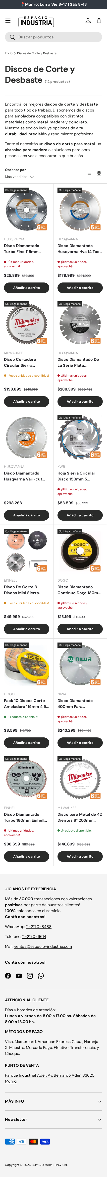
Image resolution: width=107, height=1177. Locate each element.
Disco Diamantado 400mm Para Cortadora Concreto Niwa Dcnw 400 (77, 704)
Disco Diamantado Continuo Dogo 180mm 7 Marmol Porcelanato (79, 590)
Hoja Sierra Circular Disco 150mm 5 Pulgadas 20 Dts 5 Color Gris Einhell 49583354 (76, 476)
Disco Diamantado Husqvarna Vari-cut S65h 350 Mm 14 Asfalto (23, 476)
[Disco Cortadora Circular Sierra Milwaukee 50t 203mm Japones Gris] (26, 323)
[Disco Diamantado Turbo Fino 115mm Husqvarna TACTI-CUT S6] (26, 210)
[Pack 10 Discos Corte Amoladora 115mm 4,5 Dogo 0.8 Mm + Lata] (26, 665)
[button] (99, 20)
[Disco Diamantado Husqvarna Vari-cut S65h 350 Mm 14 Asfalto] (26, 437)
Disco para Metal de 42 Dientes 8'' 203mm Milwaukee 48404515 (79, 817)
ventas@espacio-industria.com (43, 946)
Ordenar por (15, 170)
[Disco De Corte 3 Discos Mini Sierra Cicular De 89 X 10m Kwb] (26, 551)
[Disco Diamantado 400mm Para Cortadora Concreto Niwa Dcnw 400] (80, 665)
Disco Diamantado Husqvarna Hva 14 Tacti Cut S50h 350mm (79, 249)
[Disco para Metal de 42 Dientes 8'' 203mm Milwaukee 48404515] (80, 778)
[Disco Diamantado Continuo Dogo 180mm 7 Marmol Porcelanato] (80, 551)
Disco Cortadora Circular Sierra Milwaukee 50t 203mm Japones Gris (26, 362)
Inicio (8, 53)
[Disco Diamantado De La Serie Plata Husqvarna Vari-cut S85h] (80, 323)
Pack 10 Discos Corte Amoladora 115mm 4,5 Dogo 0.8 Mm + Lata (25, 704)
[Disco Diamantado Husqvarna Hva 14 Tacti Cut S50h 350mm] (80, 210)
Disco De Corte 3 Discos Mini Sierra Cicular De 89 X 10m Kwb (23, 590)
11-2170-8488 (39, 926)
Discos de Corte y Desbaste (36, 53)
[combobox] (53, 37)
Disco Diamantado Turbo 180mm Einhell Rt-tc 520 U (24, 817)
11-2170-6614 (34, 936)
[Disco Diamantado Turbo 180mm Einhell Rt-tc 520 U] (26, 778)
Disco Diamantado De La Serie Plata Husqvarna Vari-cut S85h (78, 362)
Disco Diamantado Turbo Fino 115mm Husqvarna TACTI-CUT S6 (26, 249)
